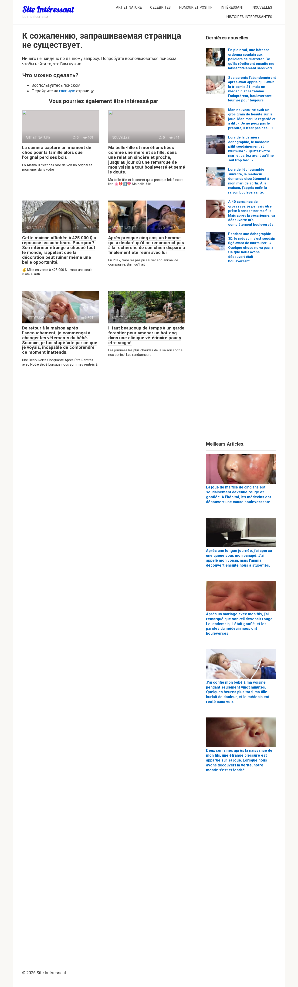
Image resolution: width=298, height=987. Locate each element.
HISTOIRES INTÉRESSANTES (249, 17)
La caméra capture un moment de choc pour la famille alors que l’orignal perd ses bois (56, 152)
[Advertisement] (241, 354)
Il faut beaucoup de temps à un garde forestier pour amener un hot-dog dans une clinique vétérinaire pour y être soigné (146, 335)
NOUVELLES (262, 7)
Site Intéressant (48, 9)
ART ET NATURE (129, 7)
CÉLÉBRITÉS (160, 7)
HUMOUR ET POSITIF (195, 7)
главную (67, 90)
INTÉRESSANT (232, 7)
